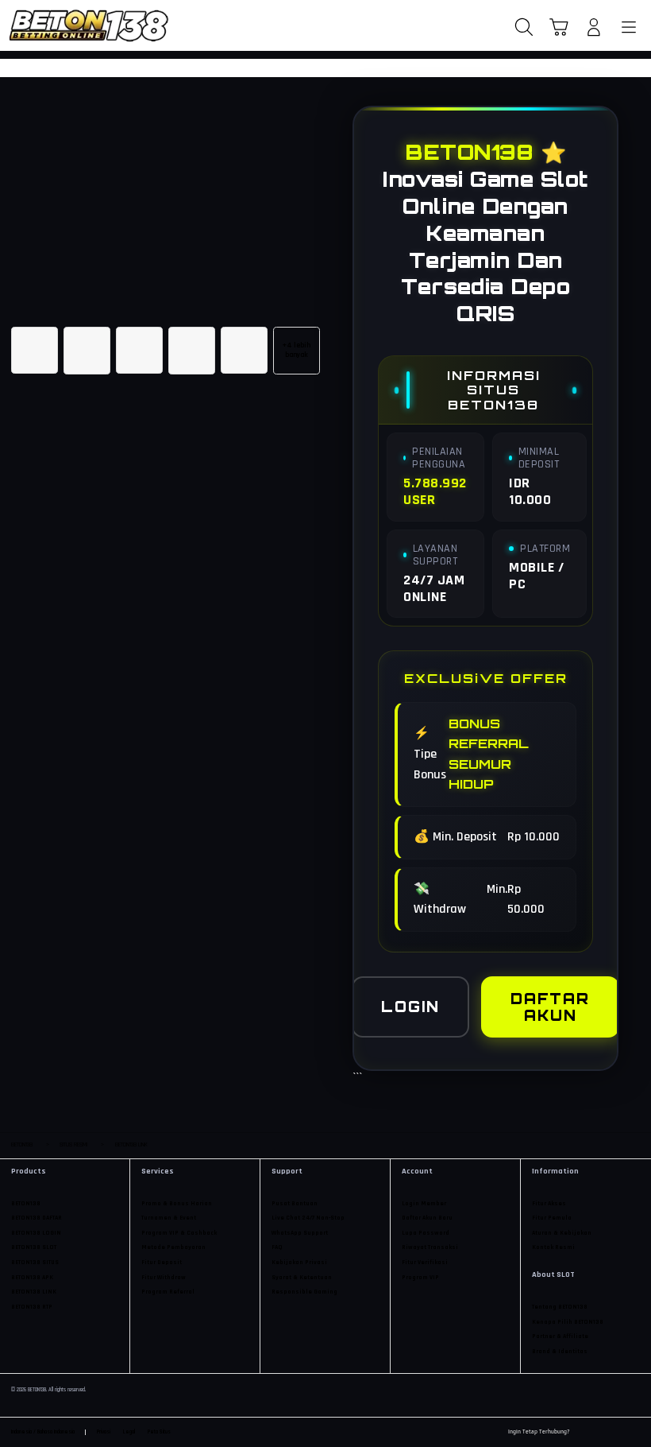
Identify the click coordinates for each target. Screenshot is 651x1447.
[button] (559, 27)
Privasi (103, 1432)
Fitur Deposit (161, 1263)
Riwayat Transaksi (430, 1247)
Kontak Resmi (553, 1247)
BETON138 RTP (31, 1307)
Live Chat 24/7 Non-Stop (308, 1218)
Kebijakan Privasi (299, 1263)
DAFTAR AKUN (550, 1007)
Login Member (424, 1204)
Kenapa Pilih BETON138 (567, 1322)
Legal (129, 1432)
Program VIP (420, 1278)
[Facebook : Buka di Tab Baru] (581, 1432)
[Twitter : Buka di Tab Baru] (599, 1432)
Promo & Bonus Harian (176, 1204)
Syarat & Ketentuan (302, 1278)
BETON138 (25, 1204)
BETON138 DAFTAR (36, 1218)
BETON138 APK (32, 1278)
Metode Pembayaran (173, 1247)
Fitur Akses (549, 1204)
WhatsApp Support (300, 1233)
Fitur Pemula (552, 1218)
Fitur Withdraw (163, 1278)
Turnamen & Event (168, 1218)
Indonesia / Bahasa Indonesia (43, 1432)
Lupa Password (425, 1233)
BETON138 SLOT (33, 1247)
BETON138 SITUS (35, 1263)
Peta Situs (159, 1432)
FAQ (277, 1247)
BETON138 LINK (33, 1292)
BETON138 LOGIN (36, 1233)
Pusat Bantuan (295, 1204)
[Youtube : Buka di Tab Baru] (635, 1432)
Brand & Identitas (559, 1352)
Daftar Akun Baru (427, 1218)
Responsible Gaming (304, 1292)
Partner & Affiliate (560, 1336)
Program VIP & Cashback (179, 1233)
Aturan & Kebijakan (561, 1233)
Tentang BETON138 (559, 1307)
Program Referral (168, 1292)
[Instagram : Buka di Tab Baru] (617, 1432)
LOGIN (410, 1006)
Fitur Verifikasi (425, 1263)
